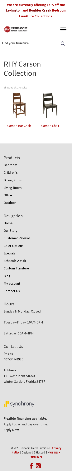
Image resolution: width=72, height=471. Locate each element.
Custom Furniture (16, 268)
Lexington (14, 10)
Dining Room (13, 180)
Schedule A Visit (15, 260)
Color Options (13, 245)
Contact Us (12, 291)
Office (8, 195)
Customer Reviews (17, 238)
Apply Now (11, 430)
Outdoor (10, 202)
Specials (9, 253)
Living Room (13, 187)
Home (8, 223)
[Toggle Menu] (63, 29)
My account (12, 283)
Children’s (11, 172)
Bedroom (10, 165)
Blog (7, 276)
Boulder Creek (40, 10)
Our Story (10, 230)
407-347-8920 (13, 359)
